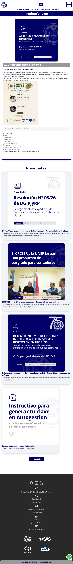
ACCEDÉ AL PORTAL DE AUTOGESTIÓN (36, 562)
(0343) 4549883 (36, 512)
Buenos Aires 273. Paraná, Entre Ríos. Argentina (36, 492)
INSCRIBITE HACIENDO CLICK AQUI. (17, 128)
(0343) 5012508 (36, 523)
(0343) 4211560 (36, 502)
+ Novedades (36, 459)
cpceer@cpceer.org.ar (36, 529)
